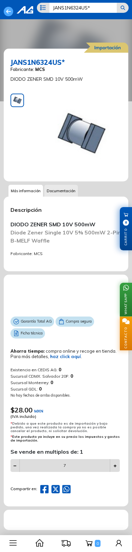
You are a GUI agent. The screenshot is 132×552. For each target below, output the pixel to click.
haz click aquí (65, 356)
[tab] (17, 100)
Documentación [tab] (61, 191)
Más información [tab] (26, 191)
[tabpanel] (81, 134)
